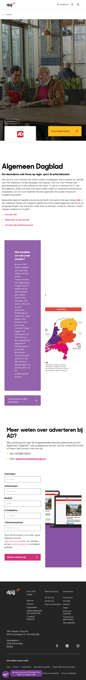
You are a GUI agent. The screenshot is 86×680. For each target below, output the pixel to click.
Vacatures (49, 601)
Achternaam (11, 486)
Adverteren (68, 591)
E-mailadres (10, 510)
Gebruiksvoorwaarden (41, 667)
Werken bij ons (51, 591)
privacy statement (20, 544)
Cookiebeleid (26, 667)
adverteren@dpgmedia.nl (30, 458)
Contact (16, 667)
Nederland (64, 4)
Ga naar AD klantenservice (19, 225)
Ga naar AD (11, 214)
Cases (65, 608)
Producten (68, 598)
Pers (8, 667)
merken (9, 15)
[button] (65, 131)
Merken (30, 604)
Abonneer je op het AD (17, 220)
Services (66, 601)
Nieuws (30, 601)
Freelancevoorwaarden (50, 673)
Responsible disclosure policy (64, 667)
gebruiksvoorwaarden (15, 541)
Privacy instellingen (68, 673)
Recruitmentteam (53, 604)
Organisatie (32, 607)
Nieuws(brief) (69, 623)
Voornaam (9, 474)
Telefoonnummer (13, 522)
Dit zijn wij (49, 598)
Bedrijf (8, 498)
